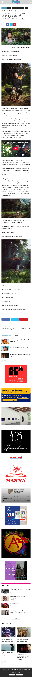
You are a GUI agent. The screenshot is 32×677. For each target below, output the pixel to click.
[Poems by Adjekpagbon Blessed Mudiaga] (5, 341)
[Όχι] (30, 672)
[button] (2, 2)
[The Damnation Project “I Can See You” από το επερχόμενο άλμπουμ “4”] (8, 632)
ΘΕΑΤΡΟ (9, 7)
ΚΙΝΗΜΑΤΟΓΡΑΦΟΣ (15, 7)
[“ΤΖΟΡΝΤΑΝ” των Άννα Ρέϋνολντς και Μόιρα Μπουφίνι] (8, 647)
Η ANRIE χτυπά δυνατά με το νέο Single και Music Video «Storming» (20, 355)
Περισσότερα (15, 335)
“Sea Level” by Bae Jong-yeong (19, 347)
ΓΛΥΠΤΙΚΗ (19, 636)
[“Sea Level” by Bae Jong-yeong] (5, 348)
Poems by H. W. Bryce (25, 328)
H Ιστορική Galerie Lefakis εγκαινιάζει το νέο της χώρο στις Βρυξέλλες (23, 639)
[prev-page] (2, 361)
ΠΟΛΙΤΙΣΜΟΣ (4, 7)
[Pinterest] (14, 24)
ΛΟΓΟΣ (3, 343)
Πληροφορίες (20, 674)
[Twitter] (11, 24)
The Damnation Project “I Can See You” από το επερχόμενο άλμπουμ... (7, 639)
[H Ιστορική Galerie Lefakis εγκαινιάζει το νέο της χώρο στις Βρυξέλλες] (24, 632)
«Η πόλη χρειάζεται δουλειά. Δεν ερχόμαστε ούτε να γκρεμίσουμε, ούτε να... (19, 612)
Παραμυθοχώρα (14, 603)
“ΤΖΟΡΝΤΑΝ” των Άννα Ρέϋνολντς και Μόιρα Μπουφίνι (7, 653)
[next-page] (5, 361)
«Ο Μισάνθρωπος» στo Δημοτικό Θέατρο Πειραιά (8, 328)
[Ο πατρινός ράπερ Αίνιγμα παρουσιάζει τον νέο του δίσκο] (5, 591)
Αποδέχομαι (12, 674)
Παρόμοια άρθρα (6, 335)
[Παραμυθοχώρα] (5, 605)
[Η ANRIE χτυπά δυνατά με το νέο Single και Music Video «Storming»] (5, 355)
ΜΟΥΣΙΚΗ (22, 7)
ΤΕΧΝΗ (26, 7)
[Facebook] (7, 24)
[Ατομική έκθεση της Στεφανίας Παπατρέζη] (5, 598)
